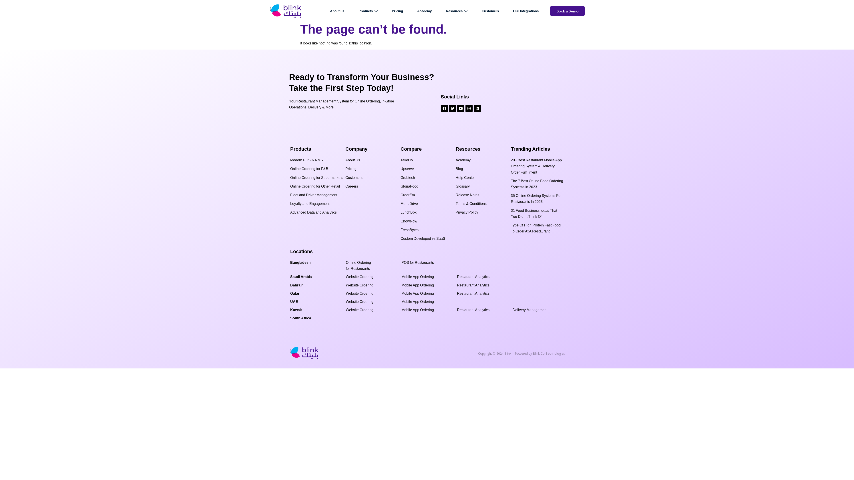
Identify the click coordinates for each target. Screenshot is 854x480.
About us (337, 11)
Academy (424, 11)
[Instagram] (469, 108)
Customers (490, 11)
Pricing (397, 11)
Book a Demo (567, 11)
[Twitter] (452, 108)
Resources (454, 11)
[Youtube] (460, 108)
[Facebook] (444, 108)
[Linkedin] (477, 108)
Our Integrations (526, 11)
